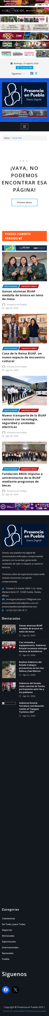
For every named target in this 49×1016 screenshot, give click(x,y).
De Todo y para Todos (13, 924)
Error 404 (17, 138)
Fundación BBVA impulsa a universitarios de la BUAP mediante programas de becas (22, 479)
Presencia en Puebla (17, 304)
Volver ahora (25, 202)
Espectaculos (9, 941)
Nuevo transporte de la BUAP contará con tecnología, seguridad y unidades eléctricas (24, 421)
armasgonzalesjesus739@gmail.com (23, 599)
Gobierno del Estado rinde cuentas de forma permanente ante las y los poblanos (32, 688)
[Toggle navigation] (24, 126)
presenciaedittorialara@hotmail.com (19, 606)
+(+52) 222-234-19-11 (16, 610)
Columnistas (8, 918)
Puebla (5, 959)
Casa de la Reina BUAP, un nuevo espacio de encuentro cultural (23, 357)
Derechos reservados (14, 1011)
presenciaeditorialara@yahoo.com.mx (20, 603)
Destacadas (8, 935)
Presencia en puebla (35, 1011)
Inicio (6, 138)
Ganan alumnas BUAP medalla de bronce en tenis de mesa (22, 295)
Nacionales (7, 953)
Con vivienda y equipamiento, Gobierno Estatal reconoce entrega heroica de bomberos (33, 647)
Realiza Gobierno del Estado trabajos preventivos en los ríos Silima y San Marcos (31, 667)
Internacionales (10, 947)
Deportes (7, 930)
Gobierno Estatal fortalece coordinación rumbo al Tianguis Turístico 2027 (31, 707)
